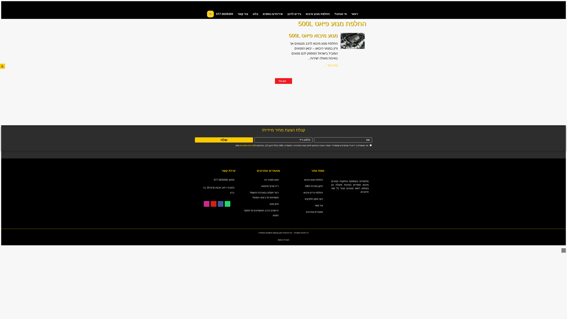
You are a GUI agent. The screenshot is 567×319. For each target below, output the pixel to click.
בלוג (255, 14)
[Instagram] (206, 204)
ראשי (354, 14)
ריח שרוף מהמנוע (270, 186)
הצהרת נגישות (283, 240)
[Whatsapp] (227, 204)
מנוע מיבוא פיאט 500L (313, 35)
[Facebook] (220, 204)
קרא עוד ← (330, 65)
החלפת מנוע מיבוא (318, 14)
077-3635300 (224, 14)
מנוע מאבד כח (271, 180)
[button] (2, 66)
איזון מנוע (274, 204)
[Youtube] (213, 204)
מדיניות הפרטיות (247, 145)
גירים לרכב (294, 14)
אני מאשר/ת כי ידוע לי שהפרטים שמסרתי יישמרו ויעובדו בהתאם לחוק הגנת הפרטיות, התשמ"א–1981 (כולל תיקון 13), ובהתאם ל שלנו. (301, 145)
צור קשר (243, 14)
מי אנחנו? (340, 14)
